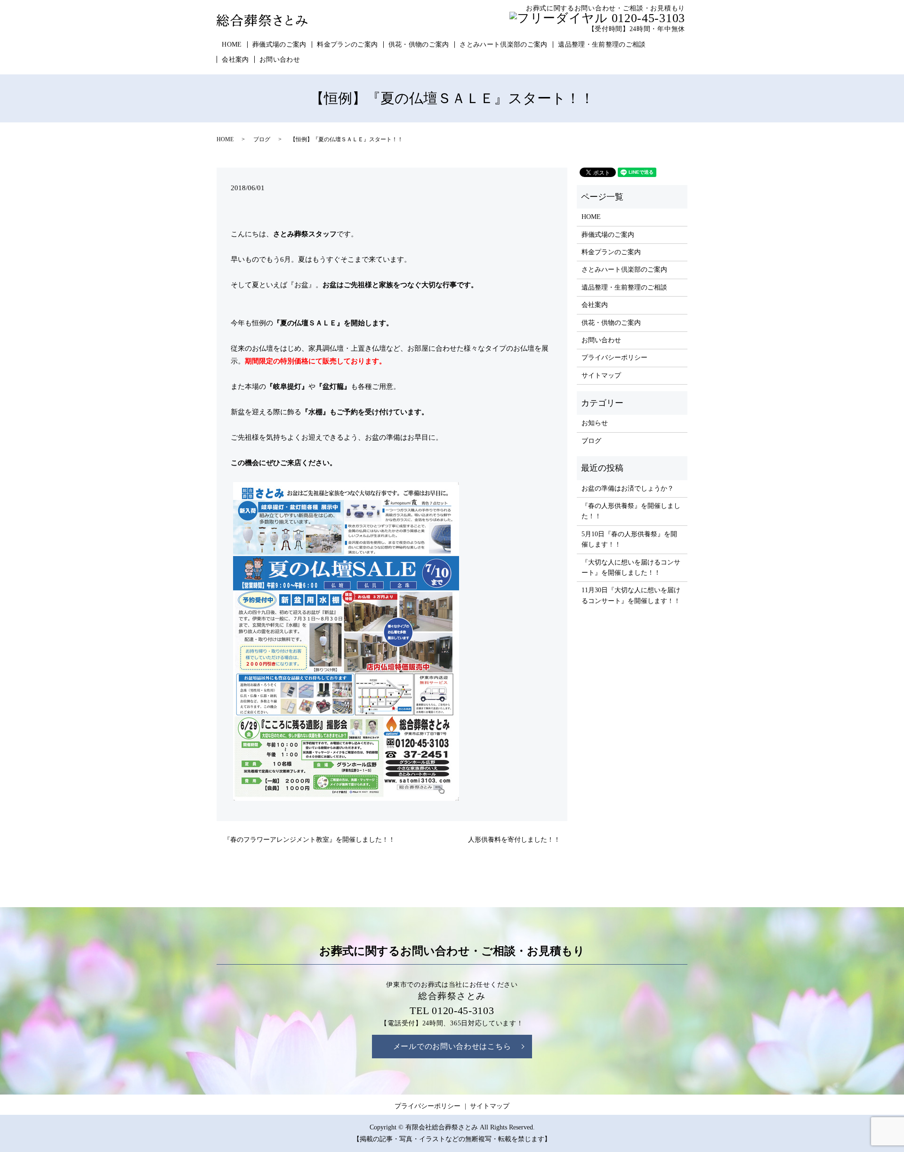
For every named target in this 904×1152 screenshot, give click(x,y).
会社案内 (235, 59)
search (316, 59)
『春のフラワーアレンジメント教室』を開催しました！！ (309, 839)
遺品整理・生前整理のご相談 (602, 44)
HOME (232, 44)
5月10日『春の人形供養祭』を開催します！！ (629, 539)
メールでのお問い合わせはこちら (452, 1046)
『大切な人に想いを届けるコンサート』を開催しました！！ (630, 567)
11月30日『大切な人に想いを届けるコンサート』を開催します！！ (630, 595)
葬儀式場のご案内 (279, 44)
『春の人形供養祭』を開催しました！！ (630, 511)
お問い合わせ (279, 59)
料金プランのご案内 (347, 44)
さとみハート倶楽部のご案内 (504, 44)
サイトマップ (601, 375)
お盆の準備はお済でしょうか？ (627, 488)
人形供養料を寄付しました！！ (514, 839)
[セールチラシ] (346, 640)
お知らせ (594, 423)
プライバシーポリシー (614, 357)
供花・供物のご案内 (418, 44)
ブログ (261, 139)
